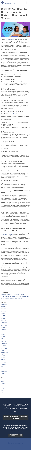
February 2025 (4, 322)
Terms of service (15, 446)
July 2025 (3, 313)
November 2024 (4, 327)
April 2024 (3, 339)
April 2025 (3, 318)
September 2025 (4, 309)
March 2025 (3, 320)
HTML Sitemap (26, 446)
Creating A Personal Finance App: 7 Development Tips (11, 298)
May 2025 (3, 317)
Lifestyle (2, 388)
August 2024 (3, 332)
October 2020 (3, 373)
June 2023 (3, 357)
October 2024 (3, 329)
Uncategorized (4, 393)
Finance (2, 385)
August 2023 (3, 354)
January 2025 (3, 324)
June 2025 (3, 315)
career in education (11, 39)
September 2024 (4, 331)
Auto (2, 379)
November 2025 (4, 306)
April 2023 (3, 361)
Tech (2, 390)
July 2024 (3, 334)
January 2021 (3, 369)
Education (3, 383)
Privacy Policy (4, 446)
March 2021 (3, 368)
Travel (2, 392)
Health (2, 386)
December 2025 (4, 304)
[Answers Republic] (8, 2)
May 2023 (3, 359)
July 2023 (3, 355)
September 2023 (4, 352)
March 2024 (3, 341)
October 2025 (3, 308)
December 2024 (4, 325)
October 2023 (3, 350)
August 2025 (3, 311)
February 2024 (4, 343)
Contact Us (21, 446)
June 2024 (3, 336)
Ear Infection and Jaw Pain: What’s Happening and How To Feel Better (15, 296)
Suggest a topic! (15, 435)
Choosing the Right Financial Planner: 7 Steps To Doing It (12, 294)
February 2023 (4, 364)
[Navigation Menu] (28, 2)
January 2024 (3, 345)
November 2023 (4, 348)
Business (3, 381)
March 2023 (3, 362)
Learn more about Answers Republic (15, 417)
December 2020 (4, 371)
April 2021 (3, 366)
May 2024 (3, 338)
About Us (9, 446)
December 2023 (4, 347)
